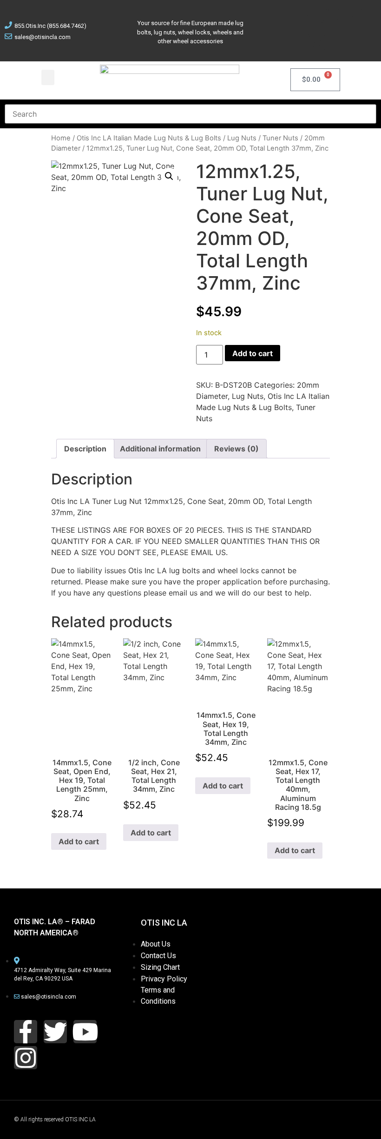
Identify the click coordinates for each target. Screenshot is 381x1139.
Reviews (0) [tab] (236, 448)
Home (61, 138)
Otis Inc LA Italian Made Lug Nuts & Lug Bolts (149, 138)
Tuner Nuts (280, 138)
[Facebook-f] (25, 1031)
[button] (47, 77)
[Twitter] (317, 16)
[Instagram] (317, 42)
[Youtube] (349, 16)
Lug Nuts (241, 138)
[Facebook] (285, 16)
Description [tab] (85, 448)
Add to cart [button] (79, 841)
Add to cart (252, 353)
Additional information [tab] (160, 448)
